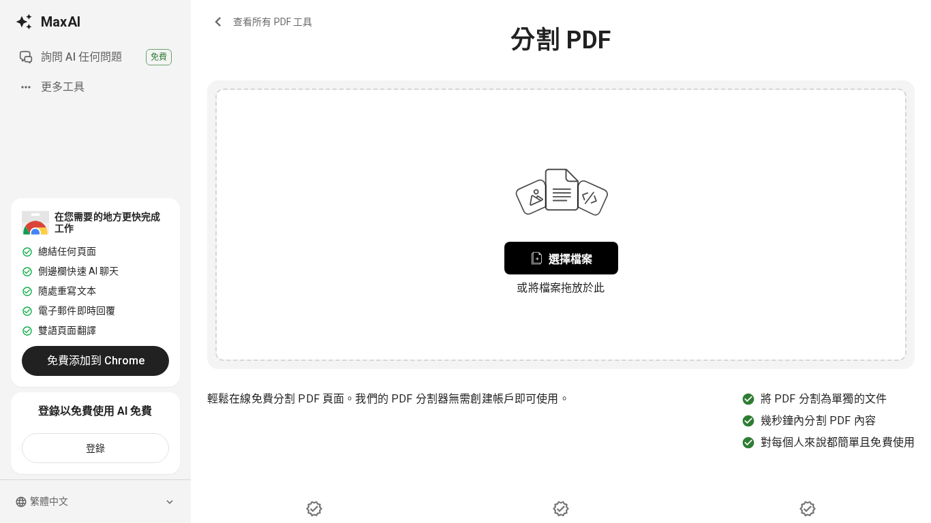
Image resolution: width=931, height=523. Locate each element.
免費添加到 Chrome (95, 360)
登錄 (96, 448)
